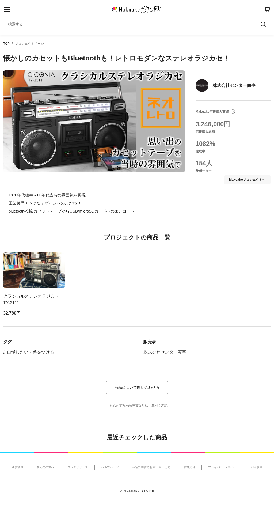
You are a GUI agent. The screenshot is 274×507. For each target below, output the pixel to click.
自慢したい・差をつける (30, 352)
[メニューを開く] (7, 9)
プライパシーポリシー (223, 467)
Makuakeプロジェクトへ (247, 179)
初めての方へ (45, 467)
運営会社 (18, 467)
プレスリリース (77, 467)
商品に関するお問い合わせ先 (151, 467)
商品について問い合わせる (137, 387)
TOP (6, 44)
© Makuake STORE (137, 490)
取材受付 (189, 467)
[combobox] (134, 24)
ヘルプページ (110, 467)
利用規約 (256, 467)
